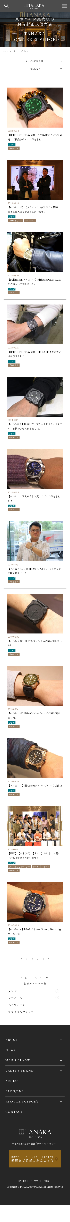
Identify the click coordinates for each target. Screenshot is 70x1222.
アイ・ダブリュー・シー (19, 867)
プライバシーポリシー (47, 1143)
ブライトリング (15, 220)
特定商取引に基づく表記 (23, 1143)
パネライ (45, 867)
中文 (36, 1180)
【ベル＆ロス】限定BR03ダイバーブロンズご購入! (35, 785)
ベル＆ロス (14, 148)
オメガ (35, 867)
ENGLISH (23, 1180)
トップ (5, 51)
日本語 (46, 1180)
